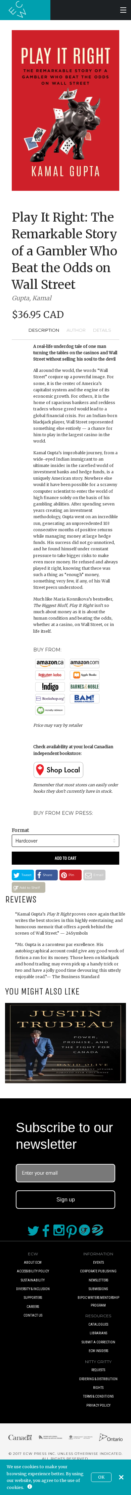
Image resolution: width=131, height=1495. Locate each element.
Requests (98, 1370)
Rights (98, 1388)
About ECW (33, 1262)
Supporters (33, 1298)
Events (98, 1262)
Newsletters (98, 1280)
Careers (33, 1307)
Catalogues (98, 1324)
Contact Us (33, 1315)
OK (101, 1477)
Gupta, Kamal (31, 298)
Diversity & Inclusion (33, 1289)
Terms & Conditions (98, 1396)
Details (102, 330)
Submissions (98, 1289)
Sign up (65, 1199)
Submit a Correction (98, 1342)
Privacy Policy (98, 1405)
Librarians (98, 1333)
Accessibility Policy (33, 1271)
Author (76, 330)
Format (20, 830)
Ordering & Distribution (98, 1379)
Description (44, 330)
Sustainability (33, 1280)
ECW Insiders (98, 1351)
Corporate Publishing (98, 1271)
